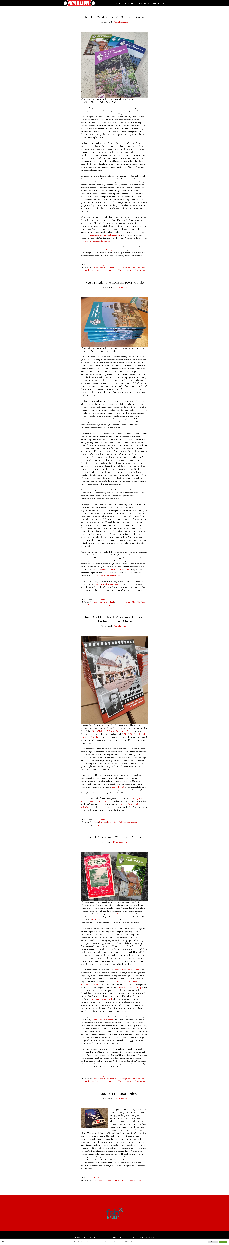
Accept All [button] (223, 1242)
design (124, 267)
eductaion (115, 1180)
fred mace (102, 822)
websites (139, 1180)
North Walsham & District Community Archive (112, 731)
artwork (106, 267)
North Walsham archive (121, 914)
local (129, 267)
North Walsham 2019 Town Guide (115, 837)
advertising (98, 267)
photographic (132, 822)
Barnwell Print (118, 787)
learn (122, 1180)
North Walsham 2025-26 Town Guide (114, 17)
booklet (118, 267)
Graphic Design (99, 265)
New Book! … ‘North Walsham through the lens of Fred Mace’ (114, 619)
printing (112, 270)
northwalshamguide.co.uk (101, 999)
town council (131, 270)
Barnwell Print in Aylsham (102, 1020)
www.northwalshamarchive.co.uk (95, 241)
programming (130, 1180)
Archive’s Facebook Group (129, 987)
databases (107, 1180)
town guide (141, 270)
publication (120, 270)
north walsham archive (89, 270)
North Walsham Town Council (105, 920)
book (112, 267)
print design (103, 270)
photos (94, 825)
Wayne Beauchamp (80, 3)
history (110, 822)
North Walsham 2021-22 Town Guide (114, 283)
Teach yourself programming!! (114, 1094)
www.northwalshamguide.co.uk (107, 250)
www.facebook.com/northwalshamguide (103, 235)
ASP (96, 1180)
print (100, 825)
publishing (107, 825)
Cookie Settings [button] (213, 1242)
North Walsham (138, 267)
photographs (86, 825)
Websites (96, 1178)
